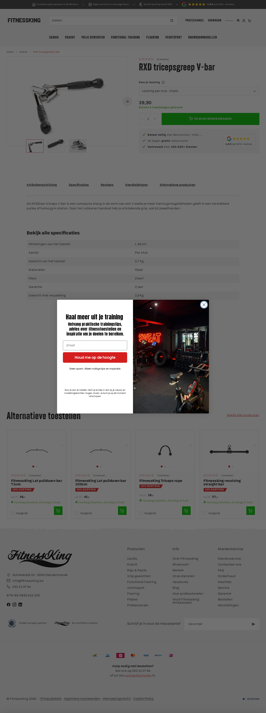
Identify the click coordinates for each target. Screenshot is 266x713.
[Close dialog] (204, 304)
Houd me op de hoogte (95, 357)
